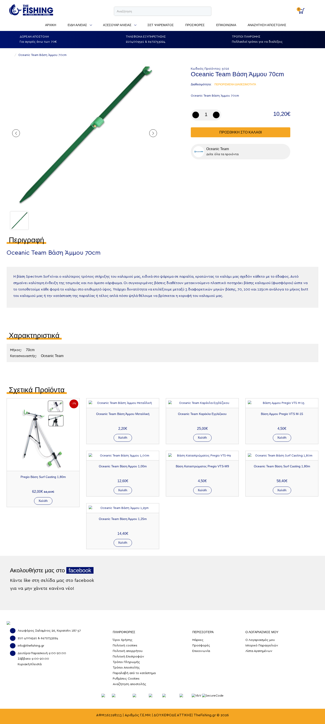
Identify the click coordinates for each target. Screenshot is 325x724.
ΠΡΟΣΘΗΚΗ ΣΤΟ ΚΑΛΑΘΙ (240, 132)
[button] (153, 133)
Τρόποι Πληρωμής (126, 662)
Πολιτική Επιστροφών (128, 656)
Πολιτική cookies (125, 645)
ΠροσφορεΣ (195, 25)
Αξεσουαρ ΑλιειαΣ (117, 25)
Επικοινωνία (201, 651)
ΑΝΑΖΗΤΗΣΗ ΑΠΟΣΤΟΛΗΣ (267, 25)
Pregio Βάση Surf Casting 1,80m (43, 477)
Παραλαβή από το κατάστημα (134, 673)
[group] (84, 134)
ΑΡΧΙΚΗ (50, 25)
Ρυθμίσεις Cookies (126, 678)
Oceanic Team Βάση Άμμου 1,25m (123, 519)
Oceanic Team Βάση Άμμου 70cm (42, 55)
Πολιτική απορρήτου (128, 651)
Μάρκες (197, 640)
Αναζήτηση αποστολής (129, 684)
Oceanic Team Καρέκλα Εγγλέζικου (202, 414)
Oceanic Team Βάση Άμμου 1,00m (123, 466)
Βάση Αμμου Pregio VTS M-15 (282, 414)
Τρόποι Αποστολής (126, 667)
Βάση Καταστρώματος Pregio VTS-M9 (202, 466)
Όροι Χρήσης (122, 640)
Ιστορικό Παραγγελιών (261, 645)
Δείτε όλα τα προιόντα (222, 154)
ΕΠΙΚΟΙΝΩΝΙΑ (226, 25)
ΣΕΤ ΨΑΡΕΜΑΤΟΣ (160, 25)
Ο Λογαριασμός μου (286, 8)
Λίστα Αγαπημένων (258, 651)
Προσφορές (201, 645)
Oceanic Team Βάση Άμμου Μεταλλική (122, 414)
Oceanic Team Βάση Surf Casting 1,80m (282, 466)
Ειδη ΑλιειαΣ (77, 25)
